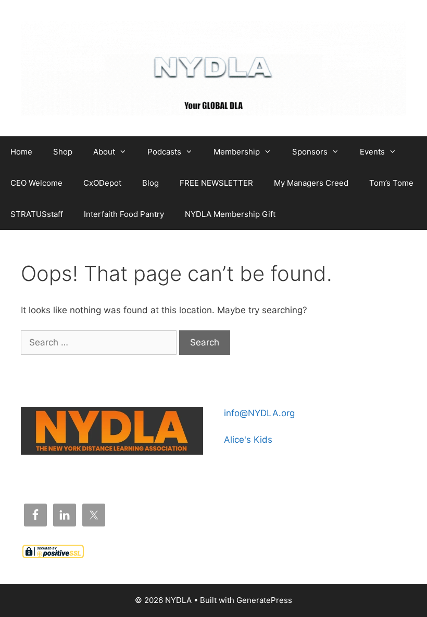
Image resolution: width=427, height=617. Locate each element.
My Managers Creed (311, 183)
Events (372, 152)
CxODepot (102, 183)
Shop (62, 152)
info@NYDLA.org (259, 413)
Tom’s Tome (391, 183)
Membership (237, 152)
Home (21, 152)
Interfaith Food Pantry (124, 214)
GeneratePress (264, 600)
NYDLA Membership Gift (230, 214)
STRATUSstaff (36, 214)
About (104, 152)
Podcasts (164, 152)
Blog (150, 183)
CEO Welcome (36, 183)
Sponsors (310, 152)
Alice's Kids (248, 439)
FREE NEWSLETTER (216, 183)
